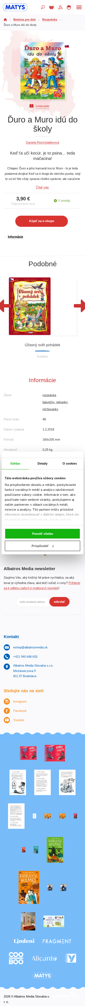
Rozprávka (49, 19)
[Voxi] (17, 782)
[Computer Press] (67, 782)
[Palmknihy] (50, 887)
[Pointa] (64, 887)
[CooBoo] (16, 958)
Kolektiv (42, 356)
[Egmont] (24, 850)
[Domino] (42, 782)
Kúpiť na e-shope (41, 221)
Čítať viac (42, 187)
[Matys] (42, 975)
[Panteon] (28, 887)
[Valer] (28, 921)
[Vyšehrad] (47, 816)
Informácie (15, 236)
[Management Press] (16, 816)
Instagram (20, 701)
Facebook (20, 710)
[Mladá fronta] (53, 921)
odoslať (59, 601)
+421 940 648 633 (25, 656)
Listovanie (42, 106)
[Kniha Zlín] (34, 816)
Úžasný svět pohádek (42, 345)
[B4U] (75, 816)
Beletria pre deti (24, 19)
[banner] (15, 7)
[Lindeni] (24, 941)
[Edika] (36, 850)
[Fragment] (57, 941)
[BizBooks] (62, 816)
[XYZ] (55, 753)
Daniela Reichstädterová (42, 142)
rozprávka (49, 395)
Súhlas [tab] (15, 463)
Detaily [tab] (43, 463)
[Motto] (28, 753)
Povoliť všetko (42, 533)
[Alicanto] (44, 958)
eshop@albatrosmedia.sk (30, 647)
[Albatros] (70, 958)
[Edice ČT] (54, 850)
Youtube (18, 720)
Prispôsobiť (40, 546)
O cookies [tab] (70, 463)
